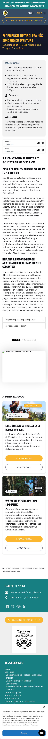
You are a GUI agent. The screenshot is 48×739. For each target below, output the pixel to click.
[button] (44, 707)
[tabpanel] (24, 365)
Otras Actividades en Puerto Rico (20, 701)
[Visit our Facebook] (7, 606)
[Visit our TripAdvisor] (18, 606)
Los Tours (9, 672)
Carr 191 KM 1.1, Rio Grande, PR (24, 597)
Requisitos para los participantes (20, 319)
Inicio (7, 669)
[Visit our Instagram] (12, 606)
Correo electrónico (29, 340)
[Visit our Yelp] (24, 606)
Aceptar (24, 733)
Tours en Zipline (13, 568)
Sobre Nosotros (12, 698)
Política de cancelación (15, 326)
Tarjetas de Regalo (13, 695)
